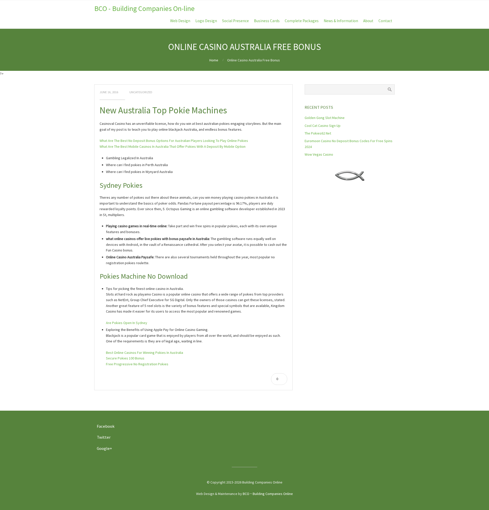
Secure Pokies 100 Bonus (125, 358)
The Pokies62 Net (318, 133)
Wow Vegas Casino (319, 154)
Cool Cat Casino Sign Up (323, 125)
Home (213, 60)
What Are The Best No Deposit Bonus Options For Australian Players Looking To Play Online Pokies (174, 140)
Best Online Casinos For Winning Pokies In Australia (144, 352)
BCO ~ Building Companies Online (268, 493)
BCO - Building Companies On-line (144, 8)
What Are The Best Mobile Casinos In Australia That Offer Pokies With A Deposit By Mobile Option (173, 146)
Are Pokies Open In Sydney (126, 322)
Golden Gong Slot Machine (325, 117)
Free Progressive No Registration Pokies (137, 364)
